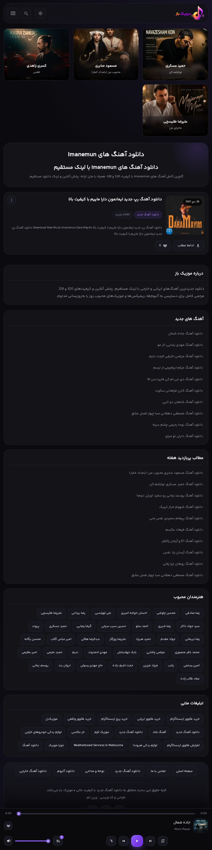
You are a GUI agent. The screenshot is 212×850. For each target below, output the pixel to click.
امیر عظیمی (29, 652)
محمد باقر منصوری (187, 652)
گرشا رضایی (84, 626)
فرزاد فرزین (150, 665)
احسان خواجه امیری (134, 613)
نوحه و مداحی (94, 771)
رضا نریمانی (192, 639)
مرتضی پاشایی (155, 652)
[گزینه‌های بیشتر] (11, 200)
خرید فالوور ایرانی (148, 719)
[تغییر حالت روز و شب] (40, 13)
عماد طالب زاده (190, 678)
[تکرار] (163, 841)
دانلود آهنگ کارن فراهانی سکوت (179, 390)
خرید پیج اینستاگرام (114, 719)
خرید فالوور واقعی (79, 719)
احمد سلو (142, 626)
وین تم (92, 797)
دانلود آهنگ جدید (188, 732)
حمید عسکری (58, 626)
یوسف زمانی (40, 665)
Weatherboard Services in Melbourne (98, 745)
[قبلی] (123, 841)
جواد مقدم (168, 639)
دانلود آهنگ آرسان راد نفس (183, 552)
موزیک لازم (101, 732)
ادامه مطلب (186, 245)
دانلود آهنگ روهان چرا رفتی (183, 563)
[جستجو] (25, 13)
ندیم (75, 652)
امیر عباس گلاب (61, 639)
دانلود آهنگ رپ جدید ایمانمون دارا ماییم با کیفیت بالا (115, 199)
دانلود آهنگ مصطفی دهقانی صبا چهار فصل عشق (167, 413)
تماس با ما (158, 771)
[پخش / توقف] (137, 841)
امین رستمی (192, 665)
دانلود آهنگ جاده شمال (185, 333)
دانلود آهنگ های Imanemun (106, 154)
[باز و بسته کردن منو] (12, 13)
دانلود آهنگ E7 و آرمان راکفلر (182, 541)
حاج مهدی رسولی (91, 665)
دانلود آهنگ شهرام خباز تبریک (181, 507)
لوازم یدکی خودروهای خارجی (43, 732)
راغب (171, 665)
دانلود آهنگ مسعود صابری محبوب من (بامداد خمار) (166, 473)
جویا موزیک (56, 745)
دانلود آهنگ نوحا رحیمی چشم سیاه (178, 424)
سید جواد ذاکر (190, 626)
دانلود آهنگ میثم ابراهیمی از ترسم (178, 367)
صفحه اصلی (184, 771)
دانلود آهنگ (30, 745)
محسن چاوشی (166, 613)
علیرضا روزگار (118, 639)
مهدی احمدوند (97, 652)
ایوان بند (64, 665)
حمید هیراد (143, 639)
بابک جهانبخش (127, 652)
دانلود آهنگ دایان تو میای (184, 436)
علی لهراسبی (103, 613)
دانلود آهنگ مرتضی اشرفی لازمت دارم (176, 356)
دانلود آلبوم (66, 771)
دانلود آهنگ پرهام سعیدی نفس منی (176, 518)
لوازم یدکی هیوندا (145, 745)
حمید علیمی (54, 652)
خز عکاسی (78, 732)
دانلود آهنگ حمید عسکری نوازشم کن (176, 484)
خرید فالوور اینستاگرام (185, 719)
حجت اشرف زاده (122, 665)
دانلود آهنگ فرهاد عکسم (184, 529)
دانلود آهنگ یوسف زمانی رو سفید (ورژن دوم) (170, 495)
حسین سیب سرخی (113, 626)
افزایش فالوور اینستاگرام (183, 745)
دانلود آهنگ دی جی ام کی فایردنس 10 (175, 379)
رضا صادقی (192, 613)
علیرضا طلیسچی (51, 613)
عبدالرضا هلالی (90, 639)
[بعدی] (150, 841)
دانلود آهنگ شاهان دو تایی (182, 402)
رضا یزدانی (78, 613)
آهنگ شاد (159, 732)
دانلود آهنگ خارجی (33, 771)
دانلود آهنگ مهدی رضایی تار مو (180, 345)
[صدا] (8, 841)
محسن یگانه (32, 639)
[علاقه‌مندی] (8, 826)
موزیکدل (52, 719)
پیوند (35, 626)
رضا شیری (164, 626)
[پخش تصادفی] (111, 841)
